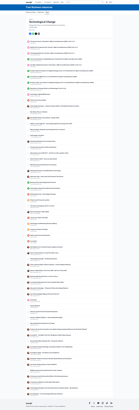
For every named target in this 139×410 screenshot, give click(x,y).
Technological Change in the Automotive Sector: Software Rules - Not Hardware (54, 388)
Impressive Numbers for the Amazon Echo (42, 141)
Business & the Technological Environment (43, 182)
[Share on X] (36, 34)
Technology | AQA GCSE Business (40, 94)
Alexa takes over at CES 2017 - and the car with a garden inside (49, 153)
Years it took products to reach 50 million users (44, 253)
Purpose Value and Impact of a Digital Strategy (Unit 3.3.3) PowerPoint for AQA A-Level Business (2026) (61, 71)
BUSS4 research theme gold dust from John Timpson (46, 370)
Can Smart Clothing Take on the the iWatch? (43, 364)
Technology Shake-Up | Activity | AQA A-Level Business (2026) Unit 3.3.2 (52, 53)
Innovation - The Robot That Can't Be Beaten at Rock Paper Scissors (50, 335)
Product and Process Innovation (40, 200)
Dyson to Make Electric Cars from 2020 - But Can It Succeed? (48, 270)
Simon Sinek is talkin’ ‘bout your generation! (43, 159)
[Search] (102, 2)
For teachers (47, 2)
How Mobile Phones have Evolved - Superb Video (44, 118)
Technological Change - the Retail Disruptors (43, 259)
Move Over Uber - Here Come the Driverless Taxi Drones (46, 176)
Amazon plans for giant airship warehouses (43, 147)
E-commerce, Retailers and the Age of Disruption (45, 382)
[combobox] (85, 2)
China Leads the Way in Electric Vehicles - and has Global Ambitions (50, 264)
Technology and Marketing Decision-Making (43, 223)
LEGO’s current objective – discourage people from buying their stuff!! (51, 123)
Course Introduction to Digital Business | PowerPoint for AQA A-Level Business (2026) (56, 59)
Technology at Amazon (37, 135)
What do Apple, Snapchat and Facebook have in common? (47, 129)
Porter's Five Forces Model (38, 100)
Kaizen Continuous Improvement (40, 235)
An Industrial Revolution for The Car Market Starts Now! (47, 282)
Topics (47, 12)
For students (38, 2)
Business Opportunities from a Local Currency (44, 276)
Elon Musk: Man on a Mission (38, 112)
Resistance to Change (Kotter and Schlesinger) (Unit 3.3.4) (48, 88)
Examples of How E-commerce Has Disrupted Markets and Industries (51, 358)
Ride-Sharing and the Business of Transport (43, 165)
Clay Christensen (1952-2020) (39, 212)
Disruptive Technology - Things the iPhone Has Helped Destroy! (49, 288)
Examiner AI (56, 2)
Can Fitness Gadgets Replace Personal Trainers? (44, 294)
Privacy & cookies (108, 406)
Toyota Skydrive (35, 306)
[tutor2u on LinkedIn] (111, 403)
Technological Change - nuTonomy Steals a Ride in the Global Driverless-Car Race (54, 106)
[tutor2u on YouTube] (98, 403)
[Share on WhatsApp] (33, 34)
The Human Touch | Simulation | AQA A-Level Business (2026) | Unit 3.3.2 (52, 41)
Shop (62, 2)
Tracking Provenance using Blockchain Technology (45, 170)
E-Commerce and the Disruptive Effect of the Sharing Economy (49, 376)
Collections (40, 12)
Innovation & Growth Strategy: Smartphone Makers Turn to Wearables (51, 347)
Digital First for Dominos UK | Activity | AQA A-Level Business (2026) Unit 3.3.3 (54, 47)
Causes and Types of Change (39, 217)
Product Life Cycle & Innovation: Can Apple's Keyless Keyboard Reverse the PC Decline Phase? (58, 329)
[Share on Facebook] (30, 34)
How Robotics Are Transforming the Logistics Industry (46, 247)
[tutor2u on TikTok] (107, 403)
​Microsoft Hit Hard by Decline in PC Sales (42, 323)
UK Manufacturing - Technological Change (43, 194)
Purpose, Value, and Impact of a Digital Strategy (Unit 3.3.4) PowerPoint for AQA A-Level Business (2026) (62, 82)
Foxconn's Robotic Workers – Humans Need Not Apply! (46, 317)
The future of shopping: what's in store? (42, 206)
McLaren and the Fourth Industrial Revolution (44, 311)
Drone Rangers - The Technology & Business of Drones (46, 394)
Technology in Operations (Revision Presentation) (45, 188)
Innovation (33, 241)
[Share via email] (39, 34)
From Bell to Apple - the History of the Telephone (44, 353)
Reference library (31, 12)
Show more (32, 30)
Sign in (110, 2)
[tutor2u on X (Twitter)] (94, 403)
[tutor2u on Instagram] (102, 403)
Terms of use (99, 406)
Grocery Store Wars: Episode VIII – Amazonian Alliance (46, 341)
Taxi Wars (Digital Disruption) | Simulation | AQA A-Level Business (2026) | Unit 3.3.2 (56, 65)
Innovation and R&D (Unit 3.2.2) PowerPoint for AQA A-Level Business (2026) (53, 76)
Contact (93, 406)
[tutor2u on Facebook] (89, 403)
